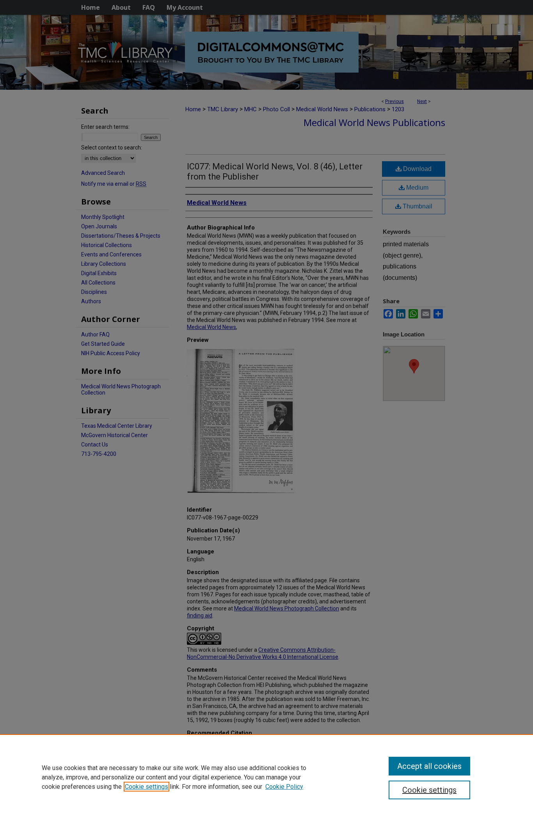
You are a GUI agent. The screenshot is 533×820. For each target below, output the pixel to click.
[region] (266, 777)
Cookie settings (146, 786)
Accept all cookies (429, 766)
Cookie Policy (284, 786)
